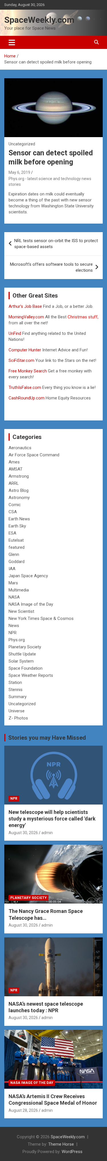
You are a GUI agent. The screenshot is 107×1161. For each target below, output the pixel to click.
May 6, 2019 (19, 172)
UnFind (15, 333)
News (14, 625)
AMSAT (16, 469)
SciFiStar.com (21, 360)
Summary (18, 696)
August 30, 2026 (23, 832)
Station (15, 682)
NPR (13, 632)
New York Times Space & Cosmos (41, 618)
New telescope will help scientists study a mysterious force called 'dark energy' (52, 818)
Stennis (16, 689)
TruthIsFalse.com (25, 387)
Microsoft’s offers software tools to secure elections (51, 267)
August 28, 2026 (23, 1110)
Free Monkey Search (28, 371)
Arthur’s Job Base (26, 306)
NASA (14, 597)
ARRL (14, 483)
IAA (12, 568)
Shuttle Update (22, 654)
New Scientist (21, 611)
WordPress (72, 1151)
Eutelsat (16, 540)
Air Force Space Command (34, 454)
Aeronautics (20, 447)
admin (47, 832)
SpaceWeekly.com (39, 20)
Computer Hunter (25, 349)
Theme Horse (61, 1144)
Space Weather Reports (31, 675)
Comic (15, 504)
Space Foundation (26, 668)
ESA (12, 533)
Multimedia (19, 590)
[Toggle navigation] (11, 42)
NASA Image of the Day (31, 604)
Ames (14, 462)
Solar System (21, 661)
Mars (13, 582)
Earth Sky (17, 526)
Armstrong (19, 476)
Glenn (14, 554)
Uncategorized (22, 703)
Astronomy (19, 497)
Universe (17, 710)
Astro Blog (19, 490)
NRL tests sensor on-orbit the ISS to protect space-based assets (56, 243)
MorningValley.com (26, 316)
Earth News (19, 518)
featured (17, 547)
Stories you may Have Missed (47, 737)
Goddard (17, 561)
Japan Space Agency (28, 575)
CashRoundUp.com (27, 398)
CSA (13, 511)
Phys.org (17, 639)
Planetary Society (25, 646)
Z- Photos (18, 718)
